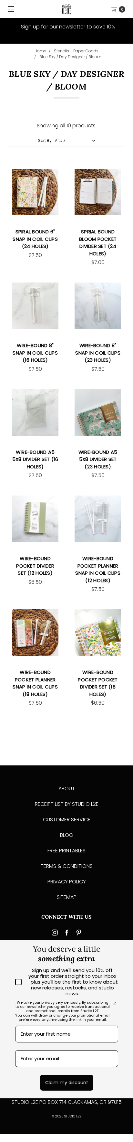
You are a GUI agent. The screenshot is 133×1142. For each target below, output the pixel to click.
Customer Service (66, 819)
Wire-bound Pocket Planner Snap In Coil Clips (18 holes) (35, 683)
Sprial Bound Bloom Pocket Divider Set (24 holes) (98, 242)
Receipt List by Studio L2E (66, 804)
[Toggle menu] (9, 9)
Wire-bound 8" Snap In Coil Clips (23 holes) (97, 352)
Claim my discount (66, 1082)
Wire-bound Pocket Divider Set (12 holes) (35, 565)
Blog (66, 835)
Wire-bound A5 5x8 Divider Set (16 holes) (35, 459)
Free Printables (66, 850)
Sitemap (67, 897)
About (66, 788)
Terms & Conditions (67, 866)
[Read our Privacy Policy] (114, 1003)
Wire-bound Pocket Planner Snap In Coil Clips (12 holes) (97, 569)
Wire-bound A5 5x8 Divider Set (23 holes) (97, 459)
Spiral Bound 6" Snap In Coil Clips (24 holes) (35, 239)
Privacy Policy (66, 881)
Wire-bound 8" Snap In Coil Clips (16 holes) (35, 352)
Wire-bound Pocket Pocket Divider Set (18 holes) (98, 683)
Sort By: (45, 140)
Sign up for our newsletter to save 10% (67, 26)
